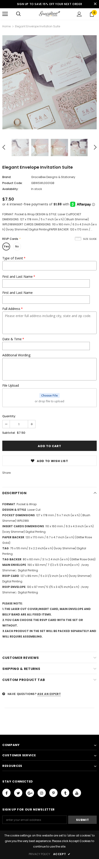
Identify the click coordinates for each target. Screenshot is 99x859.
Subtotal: (8, 433)
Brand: (6, 177)
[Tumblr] (65, 793)
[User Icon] (79, 14)
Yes (6, 246)
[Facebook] (6, 793)
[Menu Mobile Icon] (5, 14)
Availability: (10, 189)
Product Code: (12, 183)
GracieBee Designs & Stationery (53, 177)
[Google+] (30, 793)
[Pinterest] (53, 793)
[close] (95, 4)
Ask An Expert (49, 694)
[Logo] (49, 14)
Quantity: (9, 416)
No (17, 246)
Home (6, 26)
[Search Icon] (18, 14)
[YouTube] (77, 793)
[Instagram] (42, 793)
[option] (49, 82)
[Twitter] (18, 793)
